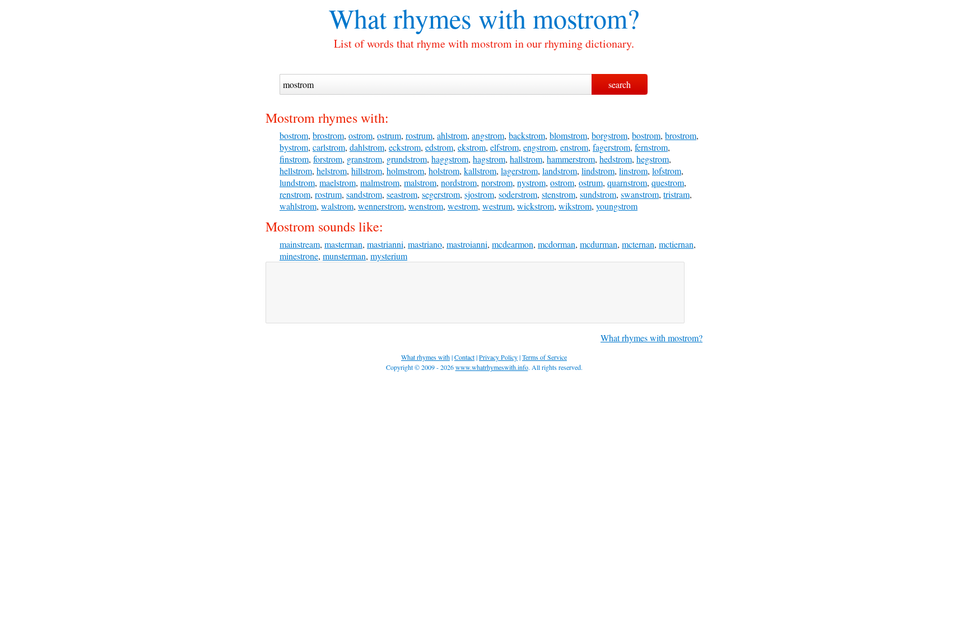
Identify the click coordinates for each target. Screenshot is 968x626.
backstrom (527, 135)
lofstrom (666, 171)
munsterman (344, 256)
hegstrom (652, 159)
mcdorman (556, 244)
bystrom (294, 147)
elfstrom (504, 147)
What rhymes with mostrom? (651, 338)
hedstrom (615, 159)
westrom (463, 206)
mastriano (425, 244)
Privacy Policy (498, 357)
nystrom (531, 182)
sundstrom (598, 194)
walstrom (337, 206)
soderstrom (518, 194)
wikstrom (575, 206)
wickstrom (535, 206)
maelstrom (337, 182)
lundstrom (297, 182)
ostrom (360, 135)
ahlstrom (452, 135)
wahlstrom (298, 206)
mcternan (638, 244)
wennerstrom (381, 206)
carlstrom (329, 147)
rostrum (419, 135)
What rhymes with (427, 18)
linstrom (633, 171)
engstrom (539, 147)
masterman (343, 244)
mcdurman (598, 244)
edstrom (439, 147)
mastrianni (385, 244)
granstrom (364, 159)
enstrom (574, 147)
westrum (497, 206)
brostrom (328, 135)
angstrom (488, 135)
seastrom (402, 194)
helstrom (332, 171)
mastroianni (466, 244)
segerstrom (441, 194)
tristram (676, 194)
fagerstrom (611, 147)
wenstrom (425, 206)
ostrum (389, 135)
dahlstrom (367, 147)
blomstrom (568, 135)
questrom (667, 182)
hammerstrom (571, 159)
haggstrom (449, 159)
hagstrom (489, 159)
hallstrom (526, 159)
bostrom (294, 135)
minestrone (299, 256)
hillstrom (366, 171)
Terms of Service (544, 357)
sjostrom (479, 194)
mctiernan (676, 244)
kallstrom (480, 171)
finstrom (294, 159)
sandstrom (364, 194)
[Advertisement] (475, 292)
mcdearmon (512, 244)
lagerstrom (519, 171)
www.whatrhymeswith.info (491, 367)
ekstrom (472, 147)
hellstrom (296, 171)
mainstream (300, 244)
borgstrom (609, 135)
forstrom (327, 159)
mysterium (388, 256)
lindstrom (598, 171)
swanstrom (640, 194)
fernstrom (651, 147)
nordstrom (459, 182)
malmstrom (379, 182)
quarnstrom (627, 182)
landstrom (559, 171)
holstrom (444, 171)
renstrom (295, 194)
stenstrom (558, 194)
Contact (464, 357)
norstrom (497, 182)
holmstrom (405, 171)
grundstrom (407, 159)
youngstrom (616, 206)
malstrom (420, 182)
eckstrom (405, 147)
